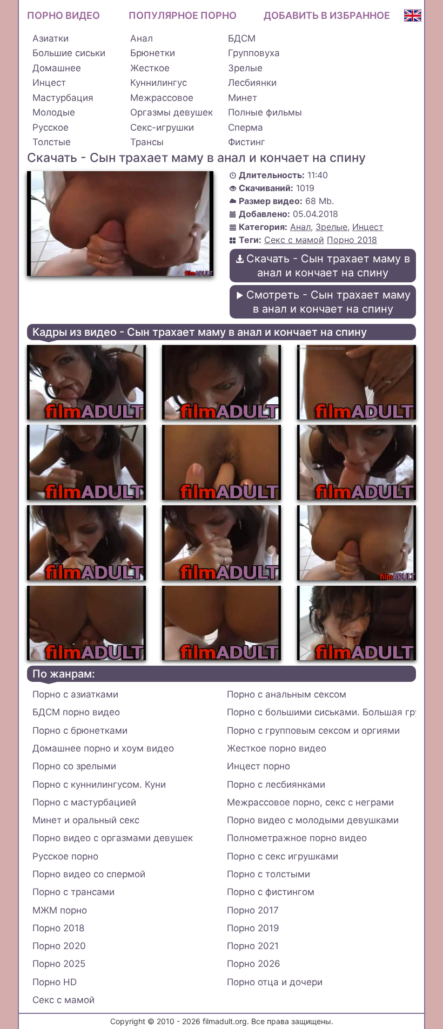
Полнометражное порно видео (297, 837)
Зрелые (245, 68)
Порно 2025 (58, 963)
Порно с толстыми (268, 874)
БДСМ (242, 38)
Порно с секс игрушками (282, 856)
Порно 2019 (253, 928)
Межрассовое (161, 97)
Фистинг (246, 142)
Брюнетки (152, 53)
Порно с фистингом (270, 891)
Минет (242, 97)
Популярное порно (183, 15)
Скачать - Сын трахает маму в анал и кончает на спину (328, 265)
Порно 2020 (59, 945)
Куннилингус (158, 82)
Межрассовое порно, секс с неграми (310, 802)
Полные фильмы (265, 112)
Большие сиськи (68, 53)
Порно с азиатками (75, 694)
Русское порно (65, 856)
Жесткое (150, 68)
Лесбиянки (252, 82)
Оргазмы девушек (171, 112)
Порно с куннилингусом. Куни (99, 784)
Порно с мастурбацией (84, 802)
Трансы (147, 142)
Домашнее (56, 68)
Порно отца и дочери (275, 982)
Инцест (49, 82)
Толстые (51, 142)
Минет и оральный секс (85, 820)
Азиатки (50, 38)
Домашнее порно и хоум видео (103, 748)
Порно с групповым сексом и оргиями (313, 730)
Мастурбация (62, 97)
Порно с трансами (73, 891)
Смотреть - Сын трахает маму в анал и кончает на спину (328, 301)
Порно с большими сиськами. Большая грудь (321, 712)
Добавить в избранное (327, 15)
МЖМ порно (59, 910)
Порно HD (54, 982)
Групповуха (254, 53)
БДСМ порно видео (76, 712)
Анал (141, 38)
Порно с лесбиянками (276, 784)
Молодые (53, 112)
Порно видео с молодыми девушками (313, 820)
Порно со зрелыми (74, 766)
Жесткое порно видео (276, 748)
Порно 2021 (253, 945)
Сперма (245, 127)
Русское (50, 127)
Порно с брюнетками (79, 730)
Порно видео (63, 15)
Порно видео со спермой (88, 874)
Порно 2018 (352, 239)
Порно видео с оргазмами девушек (112, 837)
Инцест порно (258, 766)
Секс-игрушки (162, 127)
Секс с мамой (294, 239)
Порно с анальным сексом (286, 694)
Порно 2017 (253, 910)
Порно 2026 (253, 963)
